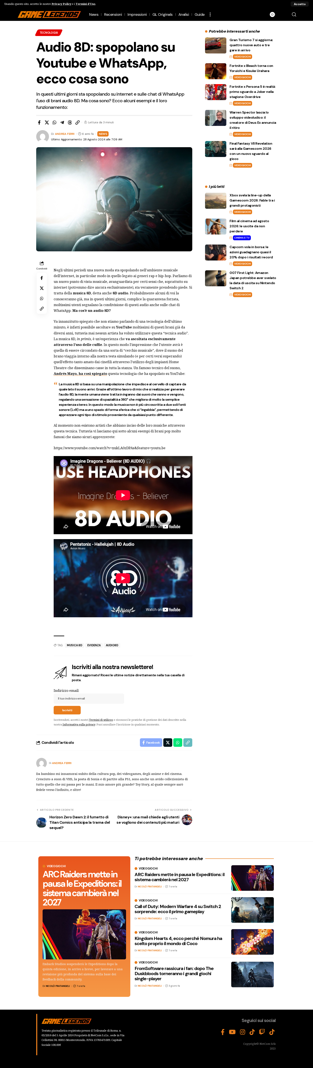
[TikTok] (252, 1032)
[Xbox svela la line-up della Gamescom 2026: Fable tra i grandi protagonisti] (215, 201)
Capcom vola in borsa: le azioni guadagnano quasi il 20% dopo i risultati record (251, 252)
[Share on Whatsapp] (54, 122)
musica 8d (74, 645)
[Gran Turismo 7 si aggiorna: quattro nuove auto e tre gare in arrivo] (215, 45)
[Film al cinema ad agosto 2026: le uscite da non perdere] (215, 227)
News (103, 134)
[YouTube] (232, 1032)
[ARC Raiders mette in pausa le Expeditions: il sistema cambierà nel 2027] (84, 934)
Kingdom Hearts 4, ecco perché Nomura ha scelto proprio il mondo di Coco (178, 941)
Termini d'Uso (85, 4)
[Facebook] (223, 1032)
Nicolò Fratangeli (58, 986)
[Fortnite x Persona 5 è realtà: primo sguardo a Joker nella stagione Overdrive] (215, 92)
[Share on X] (47, 122)
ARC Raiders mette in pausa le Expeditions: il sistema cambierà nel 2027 (82, 888)
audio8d (112, 645)
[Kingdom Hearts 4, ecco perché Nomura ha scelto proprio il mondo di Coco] (252, 942)
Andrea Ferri (65, 134)
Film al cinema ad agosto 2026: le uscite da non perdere (249, 226)
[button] (300, 4)
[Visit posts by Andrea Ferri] (41, 763)
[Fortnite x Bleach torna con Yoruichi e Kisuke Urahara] (215, 71)
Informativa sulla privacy (79, 724)
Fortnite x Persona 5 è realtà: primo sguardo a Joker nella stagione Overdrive (253, 91)
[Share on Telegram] (62, 122)
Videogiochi (242, 56)
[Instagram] (242, 1032)
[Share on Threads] (70, 122)
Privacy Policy (61, 4)
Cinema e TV (241, 237)
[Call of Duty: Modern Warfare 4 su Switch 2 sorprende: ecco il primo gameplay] (252, 910)
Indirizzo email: (66, 690)
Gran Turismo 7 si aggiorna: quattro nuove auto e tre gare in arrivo (251, 45)
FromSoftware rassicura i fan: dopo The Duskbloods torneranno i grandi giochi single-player (174, 973)
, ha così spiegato (80, 373)
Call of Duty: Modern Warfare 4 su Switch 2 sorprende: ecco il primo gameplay (178, 909)
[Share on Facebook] (39, 122)
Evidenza (94, 645)
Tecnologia (49, 33)
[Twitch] (262, 1032)
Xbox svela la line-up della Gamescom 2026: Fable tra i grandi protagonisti (252, 200)
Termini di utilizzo (101, 720)
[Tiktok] (272, 1032)
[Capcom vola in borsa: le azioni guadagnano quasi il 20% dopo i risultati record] (215, 253)
